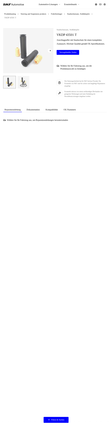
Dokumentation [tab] (33, 110)
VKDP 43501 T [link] (10, 18)
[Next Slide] (49, 51)
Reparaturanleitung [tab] (13, 110)
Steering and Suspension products (33, 14)
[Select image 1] (9, 82)
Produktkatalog (10, 14)
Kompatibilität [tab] (52, 110)
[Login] (104, 4)
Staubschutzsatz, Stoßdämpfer (78, 14)
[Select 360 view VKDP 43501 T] (23, 82)
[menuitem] (49, 4)
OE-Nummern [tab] (70, 110)
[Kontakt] (100, 4)
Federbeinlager (56, 14)
